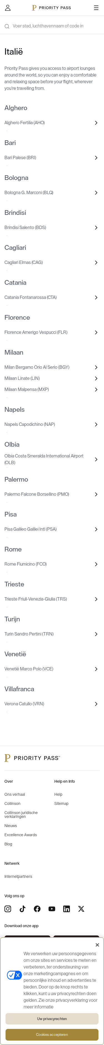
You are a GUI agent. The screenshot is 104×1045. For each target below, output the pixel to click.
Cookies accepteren (52, 1034)
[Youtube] (52, 909)
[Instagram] (7, 909)
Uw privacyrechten (52, 1019)
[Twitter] (81, 909)
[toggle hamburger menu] (96, 7)
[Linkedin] (66, 909)
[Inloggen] (7, 7)
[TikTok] (22, 909)
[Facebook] (37, 909)
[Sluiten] (97, 945)
